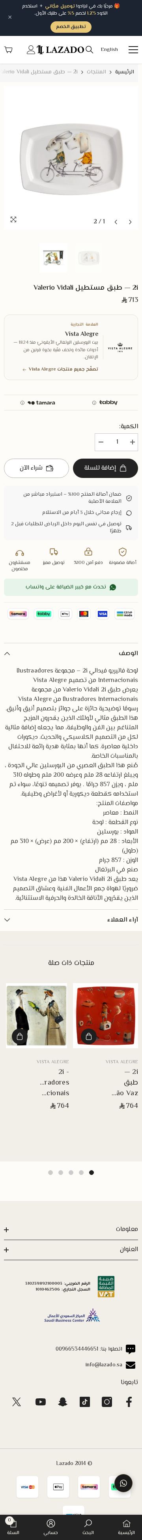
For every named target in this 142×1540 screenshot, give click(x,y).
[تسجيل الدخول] (31, 49)
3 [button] (71, 1172)
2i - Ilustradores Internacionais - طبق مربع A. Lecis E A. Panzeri (46, 1083)
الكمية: (128, 427)
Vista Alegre (122, 1062)
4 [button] (60, 1172)
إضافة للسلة (100, 468)
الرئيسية (124, 72)
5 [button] (50, 1172)
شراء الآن (31, 468)
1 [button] (91, 1172)
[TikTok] (85, 1402)
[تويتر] (16, 1402)
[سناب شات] (63, 1402)
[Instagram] (107, 1402)
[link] (88, 1527)
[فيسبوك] (129, 1402)
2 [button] (81, 1172)
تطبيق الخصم (71, 27)
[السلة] (8, 49)
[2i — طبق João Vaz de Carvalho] (105, 1015)
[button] (116, 222)
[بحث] (89, 49)
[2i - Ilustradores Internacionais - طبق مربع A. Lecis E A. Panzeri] (36, 1015)
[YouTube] (41, 1402)
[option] (71, 158)
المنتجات (96, 72)
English (109, 50)
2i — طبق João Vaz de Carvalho (124, 1083)
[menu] (133, 49)
